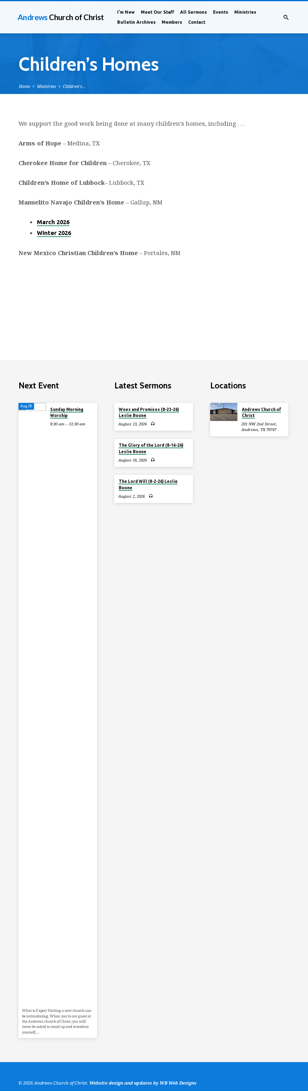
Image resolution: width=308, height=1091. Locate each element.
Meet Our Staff (157, 12)
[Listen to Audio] (153, 424)
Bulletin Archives (136, 22)
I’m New (126, 12)
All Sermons (193, 12)
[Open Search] (286, 17)
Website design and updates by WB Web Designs (143, 1083)
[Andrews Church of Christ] (224, 412)
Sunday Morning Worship (66, 412)
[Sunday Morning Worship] (32, 704)
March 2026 (53, 222)
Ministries (245, 12)
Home (24, 86)
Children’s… (74, 86)
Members (172, 22)
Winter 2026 (54, 232)
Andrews (61, 17)
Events (220, 12)
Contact (196, 22)
